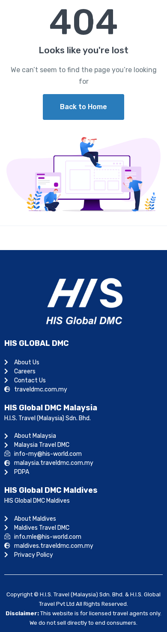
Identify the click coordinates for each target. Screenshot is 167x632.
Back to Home (83, 107)
